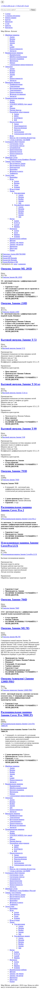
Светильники (19, 132)
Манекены (13, 246)
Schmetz (17, 187)
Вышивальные (15, 55)
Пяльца (12, 63)
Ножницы (13, 229)
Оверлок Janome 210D (14, 303)
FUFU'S (17, 223)
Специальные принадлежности (21, 65)
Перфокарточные (16, 84)
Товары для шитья (16, 244)
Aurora (12, 37)
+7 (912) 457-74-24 (22, 6)
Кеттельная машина (17, 88)
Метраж (13, 240)
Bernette (21, 209)
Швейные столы (11, 157)
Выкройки (13, 169)
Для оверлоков (19, 193)
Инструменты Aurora (17, 163)
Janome (12, 43)
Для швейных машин (22, 205)
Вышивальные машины (14, 53)
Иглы (12, 136)
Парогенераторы (16, 150)
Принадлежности (16, 49)
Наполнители (15, 167)
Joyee (16, 233)
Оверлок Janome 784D (14, 599)
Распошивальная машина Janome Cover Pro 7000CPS (17, 714)
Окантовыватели (20, 126)
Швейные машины (12, 35)
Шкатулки (13, 248)
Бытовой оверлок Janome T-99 (19, 428)
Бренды (8, 25)
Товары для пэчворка (13, 161)
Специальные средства (22, 134)
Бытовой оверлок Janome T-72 (19, 339)
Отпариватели (15, 148)
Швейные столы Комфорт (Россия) (23, 159)
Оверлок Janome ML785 (15, 628)
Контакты (9, 27)
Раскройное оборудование (19, 112)
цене (15, 264)
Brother (12, 41)
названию (22, 264)
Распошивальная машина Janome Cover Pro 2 (16, 509)
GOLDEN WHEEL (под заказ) (21, 104)
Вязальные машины (12, 82)
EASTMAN (18, 118)
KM (15, 120)
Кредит (8, 20)
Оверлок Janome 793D (14, 471)
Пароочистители (16, 151)
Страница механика (12, 16)
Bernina (12, 39)
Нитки (12, 219)
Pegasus (12, 108)
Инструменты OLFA (17, 165)
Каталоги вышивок (17, 59)
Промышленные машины (14, 98)
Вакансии (9, 22)
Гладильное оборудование (15, 142)
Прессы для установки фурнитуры (22, 138)
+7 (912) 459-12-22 (8, 6)
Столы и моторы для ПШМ (20, 140)
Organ (16, 185)
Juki (11, 45)
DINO (16, 116)
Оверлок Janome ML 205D (16, 268)
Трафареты (14, 173)
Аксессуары (9, 175)
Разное (12, 250)
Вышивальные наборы (18, 238)
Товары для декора (17, 242)
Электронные (15, 86)
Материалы (14, 61)
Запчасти (13, 51)
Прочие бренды (15, 110)
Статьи (7, 14)
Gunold (16, 225)
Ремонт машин (10, 18)
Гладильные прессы (17, 146)
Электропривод (15, 90)
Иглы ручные (15, 189)
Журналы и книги (16, 171)
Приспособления (20, 128)
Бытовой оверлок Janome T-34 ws (20, 384)
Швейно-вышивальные (18, 57)
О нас (7, 23)
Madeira (17, 227)
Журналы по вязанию (18, 94)
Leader (12, 47)
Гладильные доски (16, 144)
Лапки (16, 124)
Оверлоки (9, 67)
